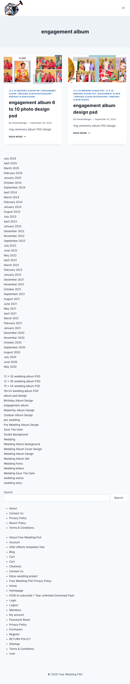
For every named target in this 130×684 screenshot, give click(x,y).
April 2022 (10, 260)
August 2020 (12, 352)
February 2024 (13, 202)
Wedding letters (14, 468)
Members (15, 610)
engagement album (109, 93)
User (12, 653)
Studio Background (16, 434)
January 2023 (12, 226)
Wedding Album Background (34, 93)
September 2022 (14, 240)
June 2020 (10, 362)
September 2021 (14, 294)
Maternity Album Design (19, 410)
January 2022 (12, 274)
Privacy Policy (18, 518)
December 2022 (14, 231)
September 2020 (14, 347)
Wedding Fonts (13, 463)
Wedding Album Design (22, 96)
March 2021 (11, 318)
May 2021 (10, 308)
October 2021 (12, 289)
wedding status (14, 478)
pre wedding (12, 419)
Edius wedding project (23, 576)
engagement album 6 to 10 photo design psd (32, 109)
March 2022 (11, 265)
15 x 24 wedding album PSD (22, 386)
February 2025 (13, 173)
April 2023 (10, 221)
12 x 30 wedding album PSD (88, 90)
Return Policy (17, 523)
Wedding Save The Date (19, 473)
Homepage (16, 590)
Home (13, 585)
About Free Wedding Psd (25, 537)
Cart (12, 556)
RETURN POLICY (20, 639)
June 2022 (10, 250)
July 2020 (10, 357)
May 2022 (10, 255)
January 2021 (12, 328)
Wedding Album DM (16, 458)
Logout (13, 605)
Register (14, 634)
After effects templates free (27, 547)
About (13, 508)
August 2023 (12, 211)
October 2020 (13, 342)
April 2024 (10, 192)
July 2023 (10, 216)
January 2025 (12, 177)
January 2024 (12, 207)
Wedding (9, 439)
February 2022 (13, 269)
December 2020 (14, 332)
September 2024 (14, 187)
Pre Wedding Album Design (21, 424)
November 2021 (14, 284)
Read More (17, 136)
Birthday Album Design (18, 400)
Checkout (15, 566)
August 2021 (12, 299)
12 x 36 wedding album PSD (24, 90)
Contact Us (16, 513)
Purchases (16, 629)
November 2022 (14, 236)
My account (16, 614)
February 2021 (13, 323)
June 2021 (10, 303)
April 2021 (10, 313)
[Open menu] (123, 7)
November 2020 (14, 337)
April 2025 (10, 163)
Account (14, 542)
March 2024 (11, 197)
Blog (12, 552)
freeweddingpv (19, 123)
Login (12, 600)
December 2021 (14, 279)
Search (8, 492)
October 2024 (13, 182)
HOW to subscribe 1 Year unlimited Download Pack (41, 595)
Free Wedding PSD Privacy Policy (30, 581)
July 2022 (10, 245)
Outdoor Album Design (18, 415)
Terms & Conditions (21, 527)
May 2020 (10, 366)
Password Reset (19, 619)
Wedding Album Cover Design (23, 449)
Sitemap (14, 644)
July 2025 (10, 158)
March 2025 (11, 168)
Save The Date (13, 429)
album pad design (15, 395)
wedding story (13, 482)
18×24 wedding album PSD (21, 391)
